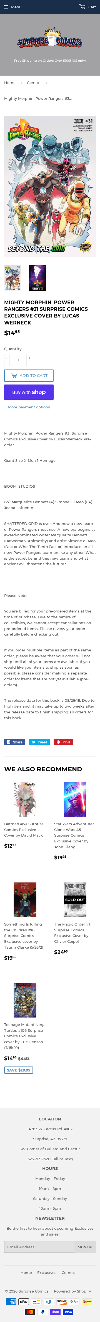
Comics (34, 82)
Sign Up (85, 1247)
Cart (91, 7)
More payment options (29, 407)
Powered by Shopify (72, 1291)
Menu (16, 7)
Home (10, 82)
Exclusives (46, 1272)
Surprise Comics (34, 1291)
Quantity (13, 348)
